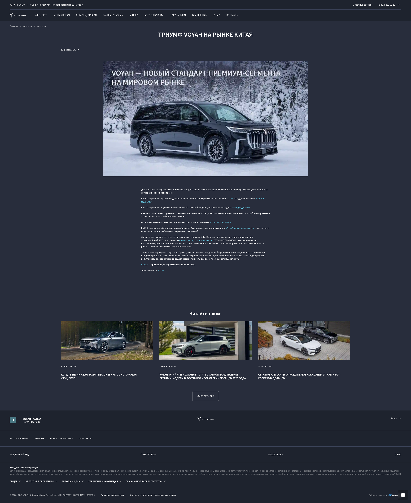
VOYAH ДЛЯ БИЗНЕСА (61, 438)
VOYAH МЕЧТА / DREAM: (221, 222)
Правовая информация (112, 495)
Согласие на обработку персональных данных (153, 495)
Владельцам (199, 15)
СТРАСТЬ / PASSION (86, 15)
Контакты (232, 15)
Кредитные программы (40, 481)
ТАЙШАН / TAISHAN (113, 15)
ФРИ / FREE (41, 15)
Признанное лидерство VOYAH (144, 481)
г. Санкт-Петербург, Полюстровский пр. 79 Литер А (56, 4)
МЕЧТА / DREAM (62, 15)
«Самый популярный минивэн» (240, 228)
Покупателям (178, 15)
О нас (217, 15)
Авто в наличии (153, 15)
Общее (13, 481)
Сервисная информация (103, 481)
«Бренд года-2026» (241, 207)
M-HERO (134, 15)
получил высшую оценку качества (196, 240)
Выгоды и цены (71, 481)
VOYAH (230, 198)
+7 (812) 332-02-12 (31, 422)
